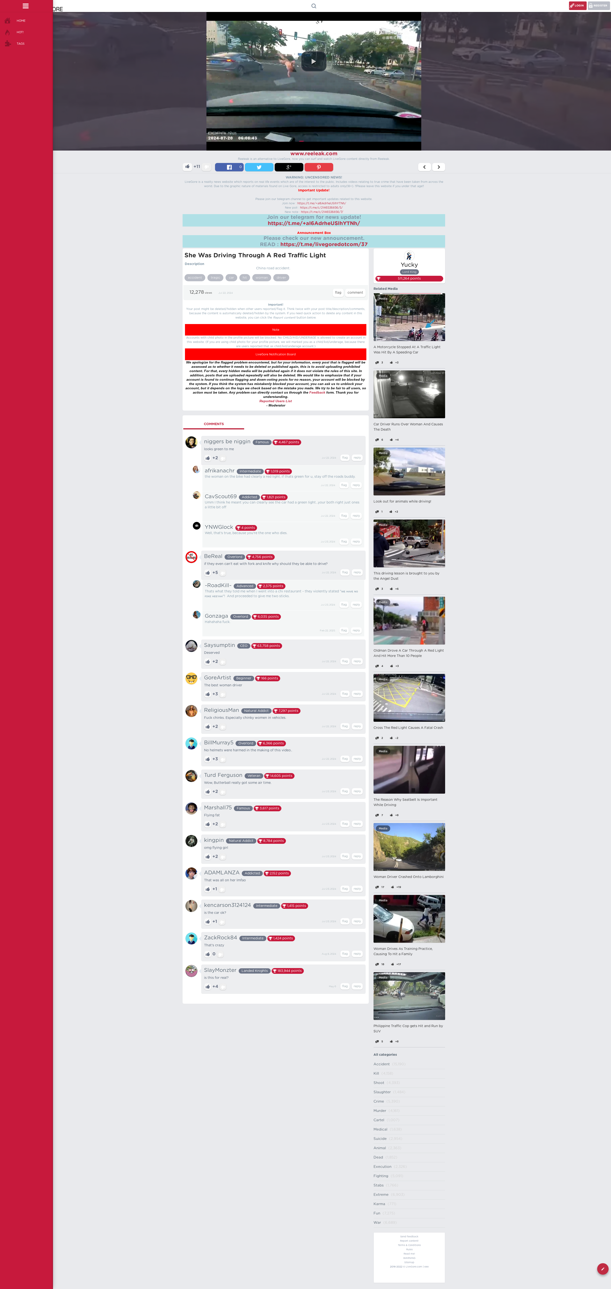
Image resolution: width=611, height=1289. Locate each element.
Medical (380, 1129)
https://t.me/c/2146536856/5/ (321, 207)
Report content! (409, 1241)
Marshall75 (218, 807)
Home (21, 20)
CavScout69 (221, 496)
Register (600, 5)
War (377, 1222)
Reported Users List (275, 401)
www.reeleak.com (313, 153)
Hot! (20, 32)
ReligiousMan (221, 710)
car (231, 277)
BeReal (213, 556)
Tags (21, 43)
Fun (377, 1213)
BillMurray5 (218, 742)
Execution (382, 1167)
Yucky (409, 265)
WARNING (409, 1258)
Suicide (380, 1139)
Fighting (381, 1176)
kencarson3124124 (227, 905)
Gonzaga (216, 616)
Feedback (317, 392)
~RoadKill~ (218, 585)
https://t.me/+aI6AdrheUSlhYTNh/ (321, 203)
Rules (409, 1249)
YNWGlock (219, 527)
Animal (380, 1148)
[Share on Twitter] (259, 167)
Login (579, 5)
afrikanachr (220, 470)
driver (281, 277)
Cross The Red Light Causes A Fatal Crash (408, 728)
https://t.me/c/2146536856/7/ (322, 212)
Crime (379, 1101)
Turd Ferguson (223, 775)
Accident (382, 1064)
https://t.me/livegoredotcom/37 (324, 244)
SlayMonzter (220, 970)
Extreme (381, 1195)
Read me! (409, 1254)
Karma (379, 1204)
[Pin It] (319, 167)
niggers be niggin (227, 441)
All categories (385, 1054)
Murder (380, 1111)
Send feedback (409, 1236)
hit (245, 277)
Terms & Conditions (409, 1245)
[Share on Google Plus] (289, 167)
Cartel (379, 1120)
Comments (214, 424)
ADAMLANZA (222, 872)
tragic (215, 277)
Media (383, 298)
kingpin (214, 840)
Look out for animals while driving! (402, 501)
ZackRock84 (220, 937)
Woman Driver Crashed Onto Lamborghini (409, 877)
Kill (376, 1073)
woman (262, 277)
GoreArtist (217, 677)
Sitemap (409, 1262)
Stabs (379, 1185)
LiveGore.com (414, 1267)
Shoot (379, 1083)
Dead (378, 1157)
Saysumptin (219, 645)
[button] (314, 61)
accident (195, 277)
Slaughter (382, 1092)
